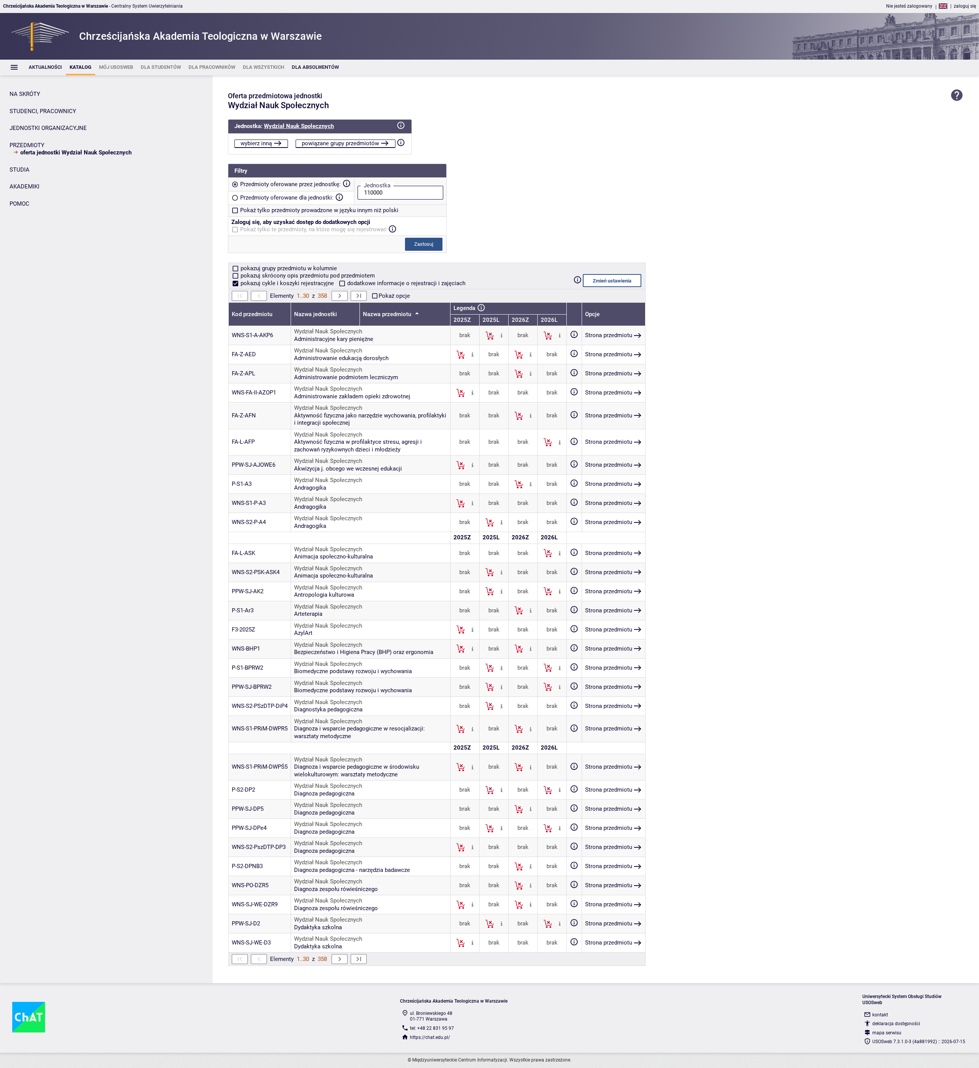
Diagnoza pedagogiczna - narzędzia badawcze (352, 870)
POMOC (19, 203)
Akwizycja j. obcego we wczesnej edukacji (348, 468)
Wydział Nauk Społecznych (299, 126)
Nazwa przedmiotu (388, 314)
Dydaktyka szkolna (318, 927)
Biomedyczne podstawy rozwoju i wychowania (353, 671)
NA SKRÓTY (25, 94)
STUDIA (19, 169)
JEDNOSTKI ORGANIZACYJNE (48, 128)
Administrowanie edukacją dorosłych (341, 358)
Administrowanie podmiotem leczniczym (346, 377)
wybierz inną (256, 143)
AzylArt (303, 633)
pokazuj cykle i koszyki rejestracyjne (287, 283)
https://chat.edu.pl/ (430, 1037)
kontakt (880, 1015)
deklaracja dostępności (896, 1023)
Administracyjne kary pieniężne (333, 339)
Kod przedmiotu (252, 314)
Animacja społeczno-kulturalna (333, 556)
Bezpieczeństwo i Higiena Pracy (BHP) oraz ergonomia (363, 652)
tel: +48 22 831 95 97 (432, 1028)
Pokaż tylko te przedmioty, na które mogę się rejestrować (313, 229)
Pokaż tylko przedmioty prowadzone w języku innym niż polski (319, 210)
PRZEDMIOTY (27, 145)
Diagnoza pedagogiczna (324, 793)
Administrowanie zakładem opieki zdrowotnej (352, 396)
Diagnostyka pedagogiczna (328, 709)
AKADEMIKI (24, 186)
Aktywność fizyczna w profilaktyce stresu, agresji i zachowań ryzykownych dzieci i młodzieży (358, 445)
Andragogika (310, 487)
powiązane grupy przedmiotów (340, 143)
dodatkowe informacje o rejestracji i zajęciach (405, 283)
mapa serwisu (886, 1033)
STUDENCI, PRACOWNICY (43, 111)
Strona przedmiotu (608, 335)
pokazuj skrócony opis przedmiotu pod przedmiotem (307, 275)
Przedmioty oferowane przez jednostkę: (290, 184)
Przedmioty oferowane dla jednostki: (287, 197)
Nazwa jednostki (315, 314)
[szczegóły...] (501, 335)
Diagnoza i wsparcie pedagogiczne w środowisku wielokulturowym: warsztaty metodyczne (356, 770)
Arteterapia (308, 613)
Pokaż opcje (394, 295)
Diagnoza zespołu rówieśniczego (336, 889)
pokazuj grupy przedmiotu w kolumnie (288, 268)
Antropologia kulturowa (324, 594)
